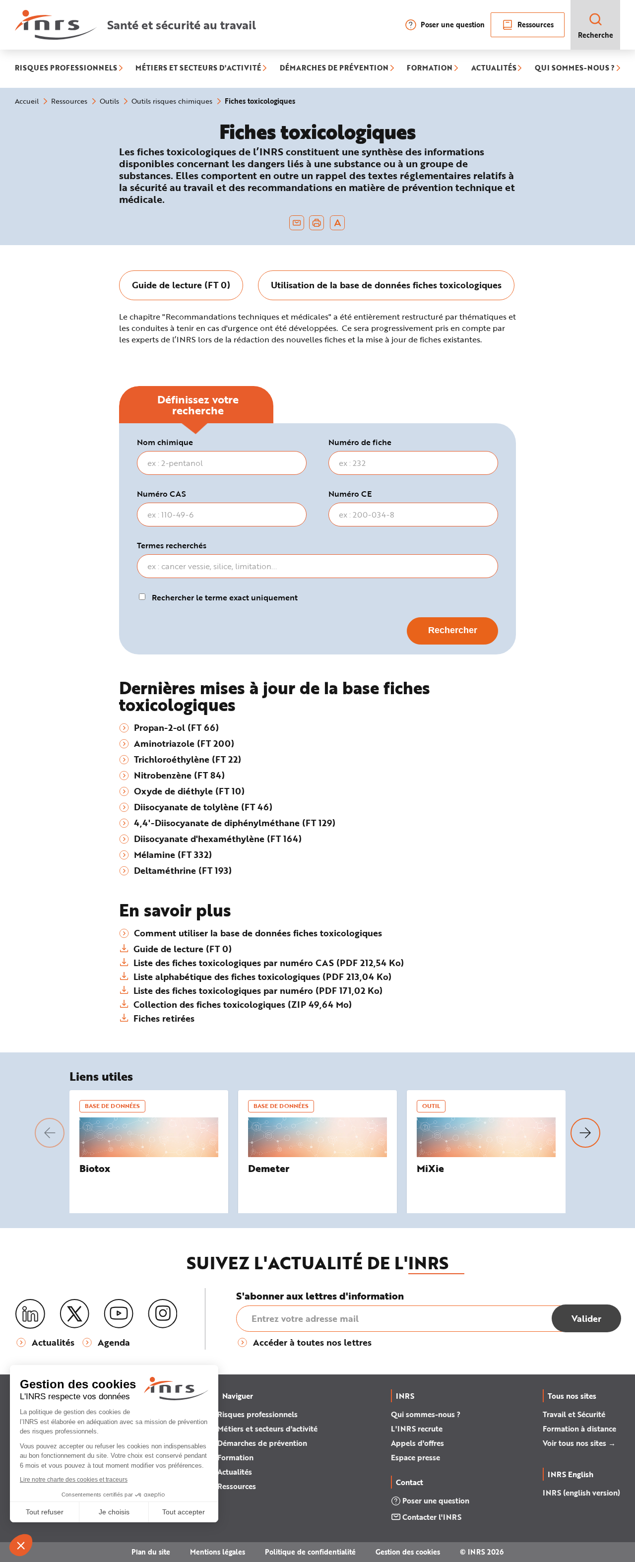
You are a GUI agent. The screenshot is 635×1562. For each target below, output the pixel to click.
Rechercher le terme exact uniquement (225, 597)
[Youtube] (118, 1314)
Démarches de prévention (262, 1442)
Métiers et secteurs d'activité (267, 1428)
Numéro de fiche (359, 442)
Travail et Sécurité (574, 1414)
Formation (235, 1457)
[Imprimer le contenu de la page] (317, 223)
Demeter (268, 1168)
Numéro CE (350, 494)
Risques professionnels (257, 1414)
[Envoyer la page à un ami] (296, 222)
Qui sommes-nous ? (425, 1414)
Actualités (234, 1471)
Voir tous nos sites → (579, 1442)
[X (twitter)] (74, 1314)
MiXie (430, 1168)
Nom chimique (165, 442)
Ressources (535, 24)
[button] (49, 1133)
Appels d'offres (417, 1442)
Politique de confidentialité (310, 1552)
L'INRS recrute (417, 1428)
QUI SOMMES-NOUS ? (575, 69)
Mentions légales (217, 1552)
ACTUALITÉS (493, 69)
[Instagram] (163, 1314)
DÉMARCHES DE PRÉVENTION (334, 69)
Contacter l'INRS (431, 1516)
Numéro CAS (161, 494)
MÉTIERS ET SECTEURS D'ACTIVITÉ (198, 69)
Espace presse (415, 1457)
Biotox (94, 1168)
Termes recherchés (171, 545)
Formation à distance (579, 1428)
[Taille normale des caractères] (337, 222)
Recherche (595, 35)
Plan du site (150, 1552)
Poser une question (453, 24)
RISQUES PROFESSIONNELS (66, 69)
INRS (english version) (581, 1492)
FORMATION (429, 69)
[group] (181, 285)
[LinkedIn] (30, 1314)
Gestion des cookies (408, 1552)
